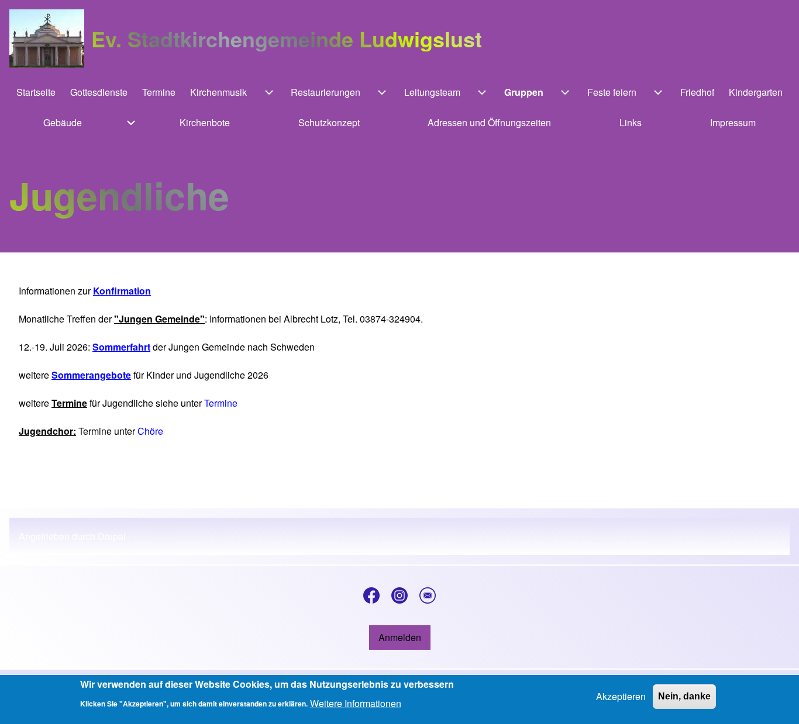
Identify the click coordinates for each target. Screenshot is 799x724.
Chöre (150, 431)
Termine (220, 403)
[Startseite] (46, 38)
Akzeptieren (621, 696)
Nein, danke (684, 696)
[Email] (427, 595)
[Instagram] (399, 595)
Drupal (112, 536)
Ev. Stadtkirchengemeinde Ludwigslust (286, 38)
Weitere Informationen (355, 702)
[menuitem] (36, 92)
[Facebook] (371, 595)
